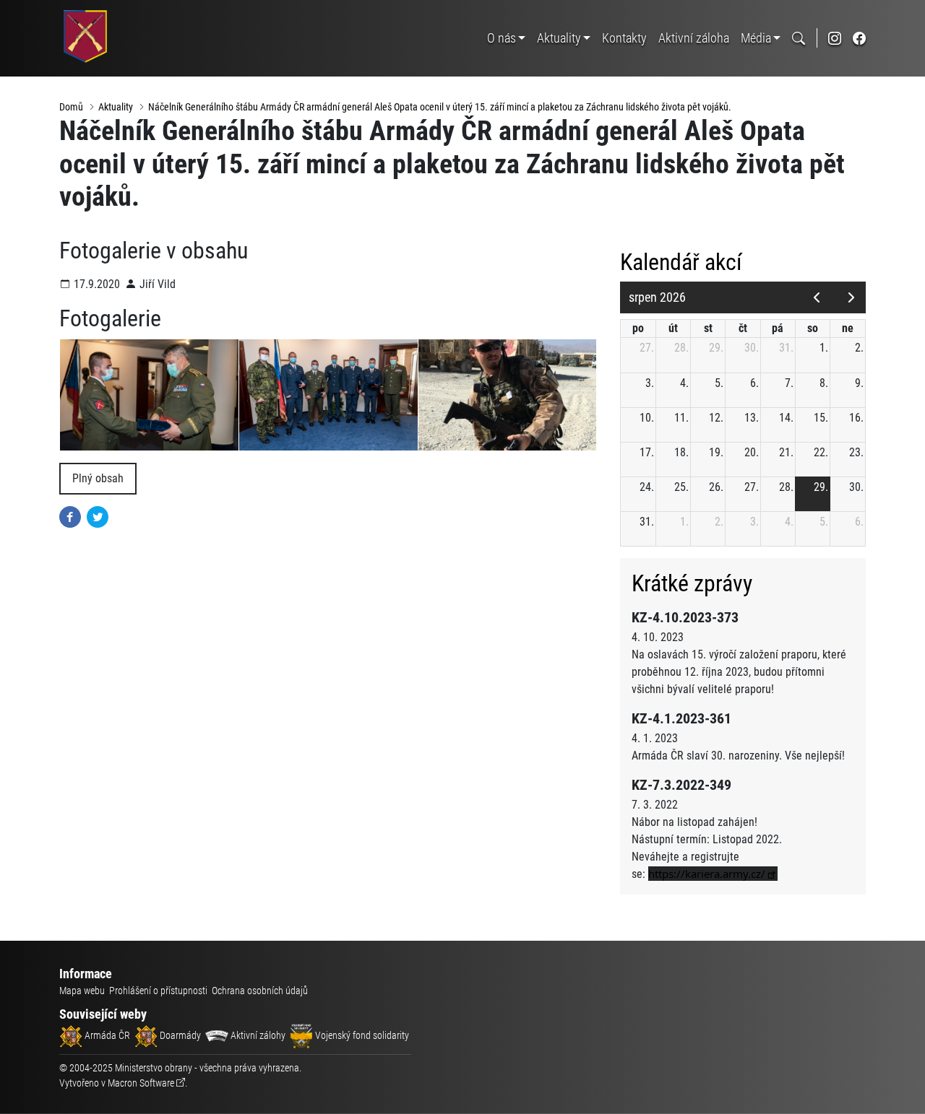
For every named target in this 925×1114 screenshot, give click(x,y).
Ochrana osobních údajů (260, 990)
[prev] (816, 297)
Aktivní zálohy (256, 1035)
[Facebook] (70, 516)
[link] (713, 873)
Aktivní (693, 37)
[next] (851, 297)
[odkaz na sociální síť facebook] (859, 37)
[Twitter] (97, 516)
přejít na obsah (39, 10)
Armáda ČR (106, 1035)
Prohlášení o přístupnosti (158, 990)
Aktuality (559, 37)
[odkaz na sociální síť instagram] (834, 37)
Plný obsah (98, 478)
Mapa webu (82, 990)
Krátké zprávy (692, 583)
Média (756, 37)
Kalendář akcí (681, 262)
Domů (71, 107)
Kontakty (624, 37)
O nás (501, 37)
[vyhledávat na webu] (798, 37)
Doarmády (179, 1035)
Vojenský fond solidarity (361, 1035)
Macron (141, 1083)
